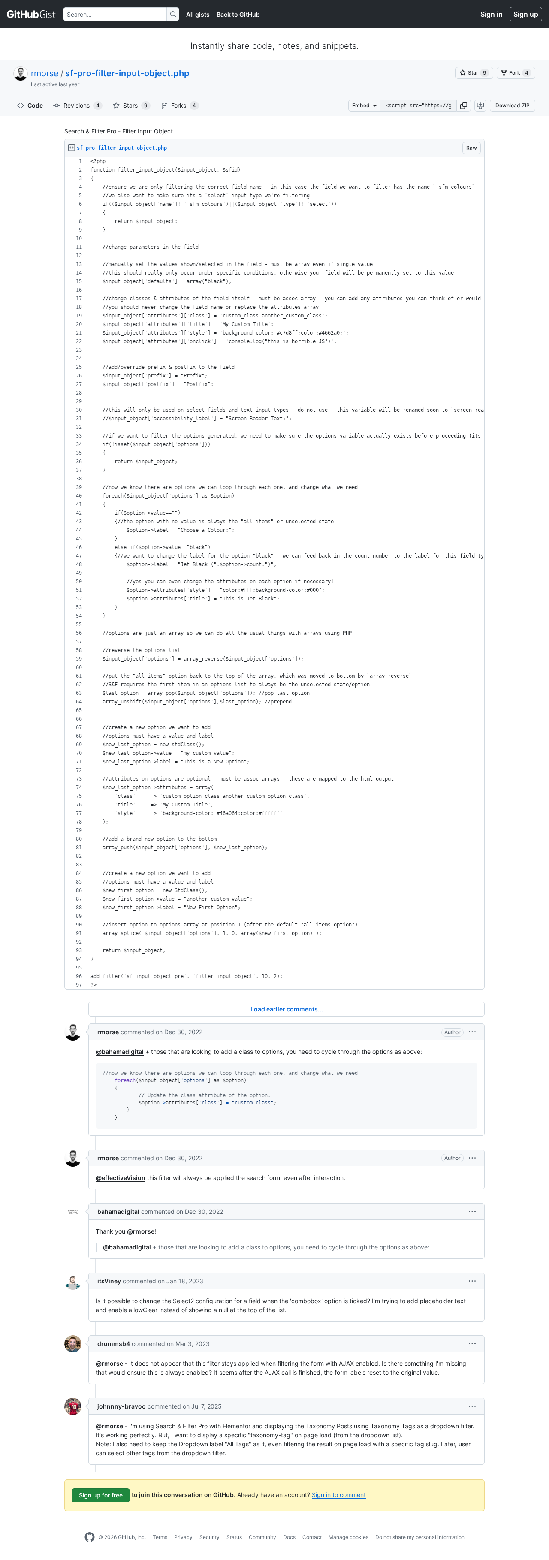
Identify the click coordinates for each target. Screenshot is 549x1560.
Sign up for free (101, 1495)
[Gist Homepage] (31, 14)
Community (262, 1537)
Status (234, 1537)
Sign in (491, 14)
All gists (198, 14)
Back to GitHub (238, 14)
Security (209, 1537)
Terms (160, 1537)
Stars (135, 105)
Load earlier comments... (286, 1009)
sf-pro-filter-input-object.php (127, 73)
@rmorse (140, 1231)
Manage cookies (348, 1537)
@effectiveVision (120, 1177)
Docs (289, 1537)
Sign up (525, 14)
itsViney (109, 1281)
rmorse (45, 73)
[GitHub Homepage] (89, 1537)
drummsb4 (113, 1343)
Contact (312, 1537)
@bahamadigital (120, 1051)
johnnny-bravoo (121, 1406)
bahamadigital (118, 1211)
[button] (463, 106)
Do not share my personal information (420, 1537)
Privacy (183, 1537)
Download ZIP (512, 105)
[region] (274, 573)
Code (35, 105)
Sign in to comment (339, 1494)
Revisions (81, 105)
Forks (183, 105)
